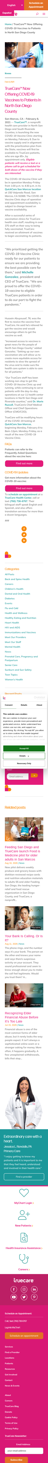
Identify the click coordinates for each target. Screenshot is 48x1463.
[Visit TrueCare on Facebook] (14, 1291)
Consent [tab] (9, 705)
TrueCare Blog (12, 1403)
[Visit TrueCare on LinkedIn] (34, 1291)
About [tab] (39, 705)
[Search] (37, 14)
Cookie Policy (11, 1414)
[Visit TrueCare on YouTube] (14, 1299)
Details (22, 756)
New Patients (23, 1225)
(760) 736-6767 (18, 501)
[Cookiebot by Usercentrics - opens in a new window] (34, 698)
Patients (9, 1362)
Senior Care (11, 665)
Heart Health (12, 622)
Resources (10, 1368)
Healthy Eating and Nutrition (20, 617)
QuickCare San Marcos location (23, 189)
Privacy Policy (11, 1425)
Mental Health (12, 646)
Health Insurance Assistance (23, 1248)
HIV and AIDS (12, 627)
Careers (9, 584)
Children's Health (14, 588)
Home (8, 24)
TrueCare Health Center (18, 497)
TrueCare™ (20, 122)
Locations (9, 1357)
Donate (8, 1409)
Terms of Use (11, 1419)
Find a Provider (12, 1352)
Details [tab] (24, 705)
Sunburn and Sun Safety (18, 669)
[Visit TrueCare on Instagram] (24, 1291)
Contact (8, 1378)
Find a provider (22, 1176)
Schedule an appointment (24, 1335)
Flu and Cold (11, 608)
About (8, 1393)
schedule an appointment (22, 494)
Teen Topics (11, 674)
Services (9, 1346)
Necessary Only (24, 763)
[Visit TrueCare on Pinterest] (34, 1299)
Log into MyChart (12, 1327)
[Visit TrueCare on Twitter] (24, 1299)
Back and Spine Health (17, 579)
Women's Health (14, 679)
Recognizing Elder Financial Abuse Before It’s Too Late (21, 1017)
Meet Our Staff (13, 642)
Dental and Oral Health (17, 593)
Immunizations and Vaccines (20, 632)
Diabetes (10, 598)
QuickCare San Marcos (18, 424)
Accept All (24, 748)
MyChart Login (23, 1203)
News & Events (12, 1384)
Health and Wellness (16, 613)
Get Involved (11, 1373)
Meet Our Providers (15, 637)
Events (8, 603)
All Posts (9, 574)
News (8, 73)
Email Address (24, 1440)
